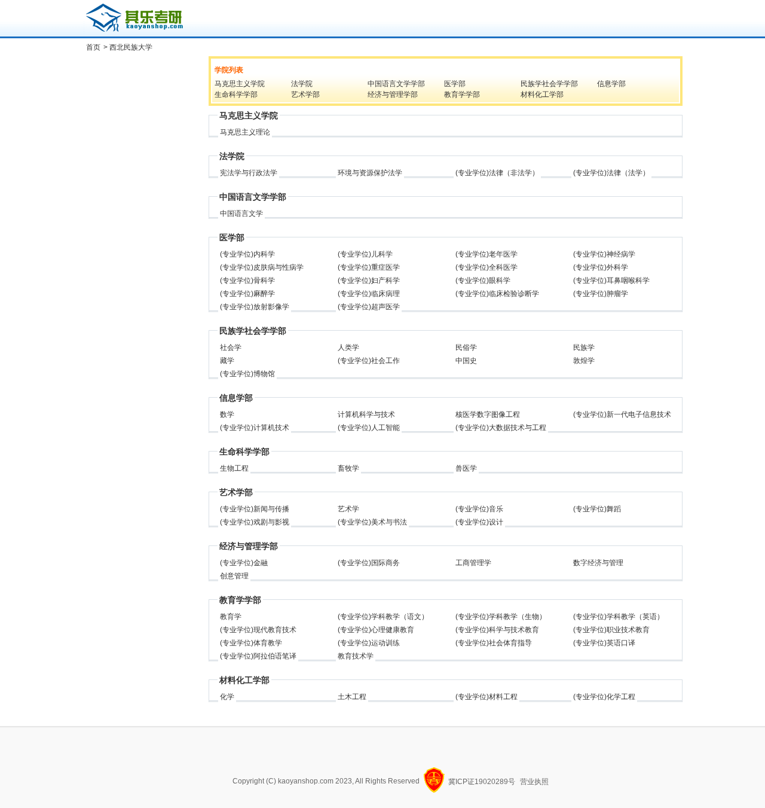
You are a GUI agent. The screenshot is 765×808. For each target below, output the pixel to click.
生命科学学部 (236, 94)
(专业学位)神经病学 (604, 254)
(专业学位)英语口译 (604, 643)
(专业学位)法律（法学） (611, 173)
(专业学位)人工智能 (369, 427)
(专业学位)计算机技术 (254, 427)
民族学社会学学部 (549, 84)
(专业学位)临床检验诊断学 (497, 293)
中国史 (466, 360)
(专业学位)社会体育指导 (493, 643)
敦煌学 (584, 360)
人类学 (348, 347)
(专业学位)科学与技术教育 (497, 630)
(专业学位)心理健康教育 (376, 630)
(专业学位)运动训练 (369, 643)
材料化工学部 (542, 94)
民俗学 (466, 347)
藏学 (227, 360)
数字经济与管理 (598, 563)
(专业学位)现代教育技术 (258, 630)
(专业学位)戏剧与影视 (254, 522)
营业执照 (534, 781)
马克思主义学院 (240, 84)
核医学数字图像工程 (487, 414)
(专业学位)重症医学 (369, 267)
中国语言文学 (241, 213)
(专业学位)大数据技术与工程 (500, 427)
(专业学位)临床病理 (369, 293)
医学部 (455, 84)
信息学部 (611, 84)
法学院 (302, 84)
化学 (227, 697)
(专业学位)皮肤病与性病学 (262, 267)
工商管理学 (473, 563)
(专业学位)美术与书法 (372, 522)
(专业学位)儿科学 (365, 254)
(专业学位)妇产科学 (369, 280)
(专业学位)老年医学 (486, 254)
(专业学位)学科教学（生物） (500, 616)
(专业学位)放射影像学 (254, 307)
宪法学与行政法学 (248, 173)
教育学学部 (462, 94)
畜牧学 (348, 468)
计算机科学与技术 (366, 414)
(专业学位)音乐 (479, 509)
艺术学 (348, 509)
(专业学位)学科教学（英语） (618, 616)
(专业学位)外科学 (600, 267)
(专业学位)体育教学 (251, 643)
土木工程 (352, 697)
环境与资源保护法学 (370, 173)
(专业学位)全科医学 (486, 267)
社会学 (230, 347)
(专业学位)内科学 (247, 254)
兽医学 (466, 468)
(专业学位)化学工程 (604, 697)
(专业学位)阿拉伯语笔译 (258, 656)
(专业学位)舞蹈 (597, 509)
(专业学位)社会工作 (369, 360)
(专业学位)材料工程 (486, 697)
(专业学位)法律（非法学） (497, 173)
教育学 (230, 616)
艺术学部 (305, 94)
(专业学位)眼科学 (482, 280)
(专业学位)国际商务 (369, 563)
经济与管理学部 (393, 94)
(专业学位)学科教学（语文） (383, 616)
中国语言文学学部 (396, 84)
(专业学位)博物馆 (247, 374)
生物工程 (234, 468)
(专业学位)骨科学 (247, 280)
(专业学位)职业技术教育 (611, 630)
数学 (227, 414)
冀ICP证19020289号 (481, 781)
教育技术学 (356, 656)
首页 (93, 47)
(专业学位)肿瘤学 (600, 293)
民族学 (584, 347)
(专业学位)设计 (479, 522)
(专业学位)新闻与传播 (254, 509)
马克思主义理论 (245, 132)
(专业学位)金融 (244, 563)
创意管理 (234, 576)
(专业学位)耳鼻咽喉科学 (611, 280)
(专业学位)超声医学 (369, 307)
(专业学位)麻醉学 (247, 293)
